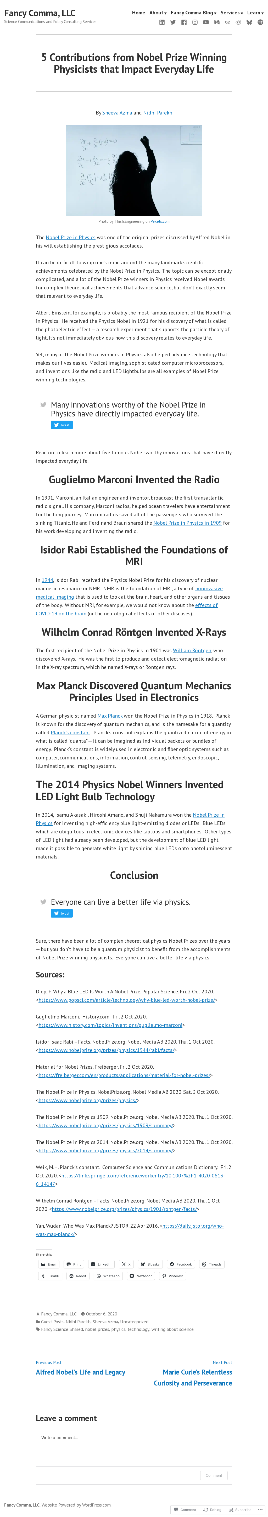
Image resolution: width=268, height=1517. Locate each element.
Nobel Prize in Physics (71, 237)
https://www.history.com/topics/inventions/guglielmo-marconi (110, 1025)
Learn (253, 13)
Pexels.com (160, 221)
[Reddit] (238, 22)
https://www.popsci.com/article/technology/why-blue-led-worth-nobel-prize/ (126, 1000)
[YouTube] (205, 22)
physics (118, 1329)
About (156, 13)
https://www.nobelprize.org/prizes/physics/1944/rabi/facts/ (106, 1050)
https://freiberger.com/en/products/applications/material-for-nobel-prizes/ (124, 1075)
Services (230, 13)
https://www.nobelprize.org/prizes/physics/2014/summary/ (105, 1150)
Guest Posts (52, 1322)
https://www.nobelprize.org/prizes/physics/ (87, 1100)
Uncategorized (134, 1322)
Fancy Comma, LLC (39, 13)
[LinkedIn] (163, 22)
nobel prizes (97, 1329)
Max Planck (109, 715)
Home (138, 13)
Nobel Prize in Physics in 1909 (187, 522)
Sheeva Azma (117, 112)
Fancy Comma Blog (192, 13)
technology (138, 1329)
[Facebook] (183, 22)
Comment (214, 1475)
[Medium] (216, 22)
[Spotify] (259, 22)
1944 (47, 580)
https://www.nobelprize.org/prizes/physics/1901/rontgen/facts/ (124, 1209)
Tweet (64, 425)
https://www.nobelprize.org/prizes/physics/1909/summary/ (105, 1125)
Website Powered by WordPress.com (76, 1505)
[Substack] (227, 22)
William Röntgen (192, 650)
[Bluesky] (249, 22)
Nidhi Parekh (157, 112)
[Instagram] (194, 22)
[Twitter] (173, 22)
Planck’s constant (70, 732)
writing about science (173, 1329)
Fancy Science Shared (62, 1329)
